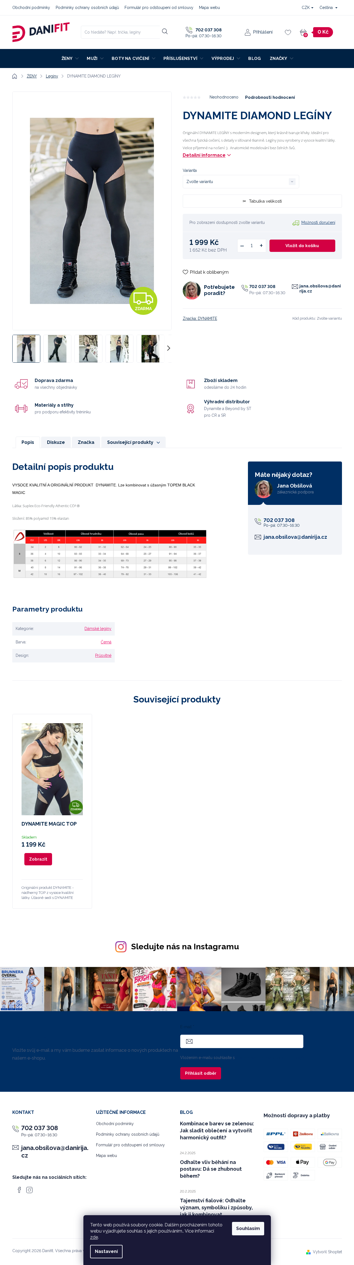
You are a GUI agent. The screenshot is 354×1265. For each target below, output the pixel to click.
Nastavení (106, 1251)
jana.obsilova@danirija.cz (320, 289)
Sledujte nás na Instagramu (185, 946)
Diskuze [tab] (56, 442)
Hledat (165, 31)
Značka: (200, 318)
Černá (106, 642)
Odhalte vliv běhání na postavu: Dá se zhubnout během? (211, 1169)
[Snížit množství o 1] (242, 245)
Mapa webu (209, 7)
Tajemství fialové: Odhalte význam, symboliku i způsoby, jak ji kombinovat (216, 1207)
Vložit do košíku (302, 245)
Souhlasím (248, 1228)
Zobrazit (38, 859)
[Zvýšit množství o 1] (261, 245)
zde (94, 1237)
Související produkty (130, 442)
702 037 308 (262, 286)
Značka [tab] (86, 442)
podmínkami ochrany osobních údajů (270, 1057)
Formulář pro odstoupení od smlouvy (159, 7)
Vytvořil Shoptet (327, 1252)
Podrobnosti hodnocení (270, 97)
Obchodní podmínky (31, 7)
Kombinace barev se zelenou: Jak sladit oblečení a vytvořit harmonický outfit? (217, 1130)
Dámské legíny (98, 628)
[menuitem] (70, 58)
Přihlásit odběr (200, 1073)
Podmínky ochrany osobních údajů (87, 7)
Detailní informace (204, 155)
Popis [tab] (28, 442)
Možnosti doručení (318, 222)
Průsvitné (103, 655)
